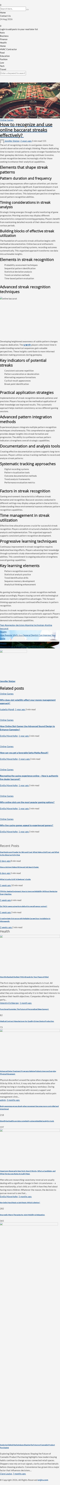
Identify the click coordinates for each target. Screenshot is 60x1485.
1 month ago (26, 1003)
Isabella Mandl (7, 709)
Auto (2, 32)
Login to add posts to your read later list (19, 29)
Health (3, 42)
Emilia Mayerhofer (9, 736)
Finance (3, 39)
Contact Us (5, 16)
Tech (2, 66)
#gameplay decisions (15, 625)
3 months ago (13, 1100)
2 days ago (5, 861)
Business (4, 36)
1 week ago (5, 885)
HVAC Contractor (8, 49)
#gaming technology (35, 625)
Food (2, 52)
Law (2, 62)
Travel (3, 69)
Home (3, 12)
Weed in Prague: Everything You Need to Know (22, 646)
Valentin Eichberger (9, 1003)
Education (5, 56)
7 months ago (19, 1473)
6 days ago (5, 873)
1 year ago (20, 709)
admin (3, 1100)
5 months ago (25, 1196)
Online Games (7, 120)
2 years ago (26, 141)
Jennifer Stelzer (12, 141)
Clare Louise (6, 1473)
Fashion (3, 59)
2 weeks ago (6, 927)
